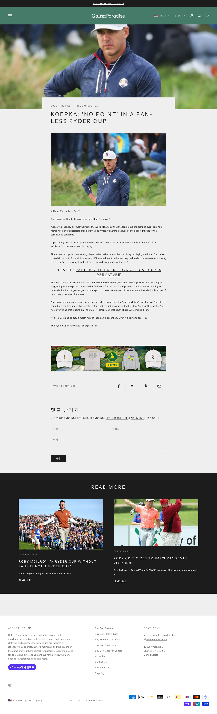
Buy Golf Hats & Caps (106, 634)
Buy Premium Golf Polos (108, 639)
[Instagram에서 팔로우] (10, 685)
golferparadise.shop (156, 639)
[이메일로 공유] (159, 386)
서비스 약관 (137, 417)
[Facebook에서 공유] (118, 386)
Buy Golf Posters (104, 628)
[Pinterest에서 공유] (146, 386)
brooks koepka (87, 106)
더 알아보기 (25, 580)
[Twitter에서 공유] (132, 386)
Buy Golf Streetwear (106, 645)
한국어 (178, 16)
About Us (100, 656)
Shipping (99, 673)
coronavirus (28, 554)
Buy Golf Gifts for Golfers (108, 650)
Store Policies (102, 667)
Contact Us (101, 662)
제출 (58, 458)
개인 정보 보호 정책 (117, 417)
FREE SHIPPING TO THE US (108, 3)
